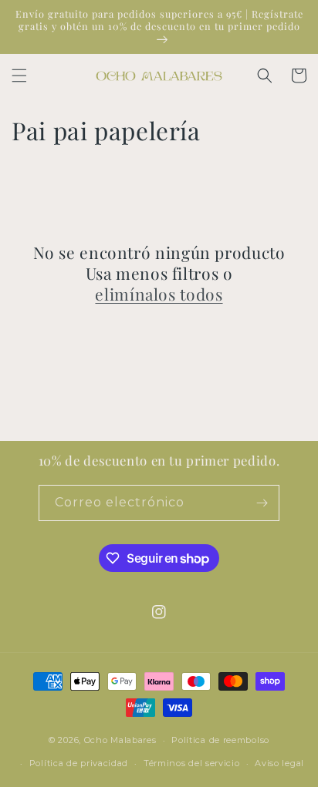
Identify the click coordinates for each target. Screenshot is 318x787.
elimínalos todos (158, 294)
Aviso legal (279, 763)
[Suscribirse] (262, 503)
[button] (19, 75)
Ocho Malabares (120, 740)
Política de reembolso (220, 740)
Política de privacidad (78, 763)
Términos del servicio (192, 763)
